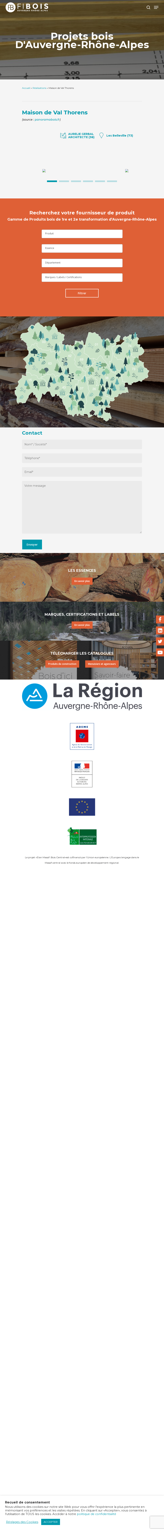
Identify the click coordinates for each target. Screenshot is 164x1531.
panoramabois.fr (47, 119)
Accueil (26, 87)
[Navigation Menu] (156, 7)
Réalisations (39, 87)
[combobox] (82, 234)
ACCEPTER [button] (51, 1521)
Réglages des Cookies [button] (22, 1522)
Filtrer (82, 293)
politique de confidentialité (96, 1514)
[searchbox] (82, 233)
